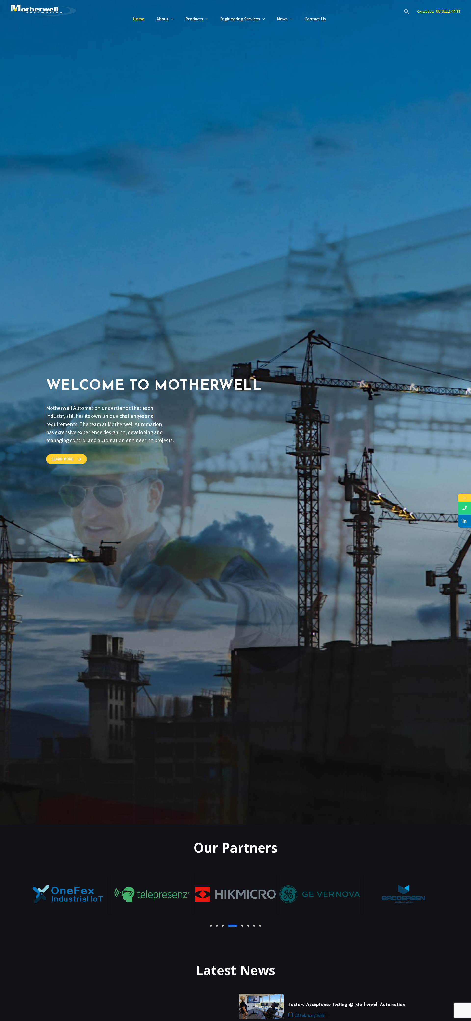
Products (194, 19)
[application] (171, 19)
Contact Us (315, 19)
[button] (211, 926)
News (282, 19)
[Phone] (464, 508)
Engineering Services (240, 19)
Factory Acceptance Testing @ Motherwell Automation (346, 1005)
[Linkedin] (464, 521)
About (163, 19)
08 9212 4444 (448, 11)
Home (138, 19)
